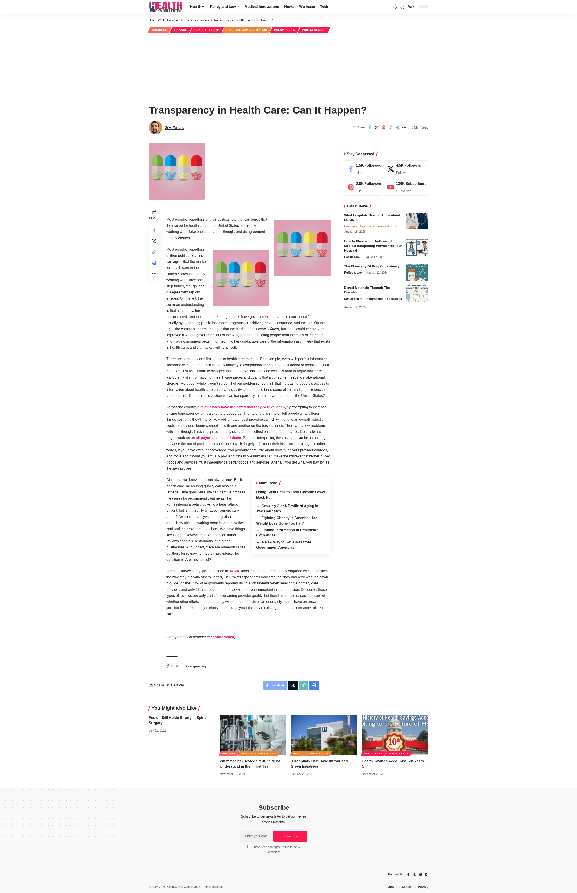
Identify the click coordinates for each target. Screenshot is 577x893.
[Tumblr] (426, 874)
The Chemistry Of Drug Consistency (372, 266)
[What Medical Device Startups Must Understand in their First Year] (253, 735)
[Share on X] (376, 127)
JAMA (234, 571)
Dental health (353, 298)
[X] (406, 168)
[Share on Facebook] (369, 127)
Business (159, 30)
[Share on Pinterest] (383, 127)
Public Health (314, 30)
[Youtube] (406, 187)
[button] (334, 7)
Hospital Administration (246, 30)
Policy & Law (284, 30)
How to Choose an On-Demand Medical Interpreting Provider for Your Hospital (373, 245)
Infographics (374, 298)
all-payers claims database (218, 438)
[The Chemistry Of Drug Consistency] (417, 272)
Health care (352, 257)
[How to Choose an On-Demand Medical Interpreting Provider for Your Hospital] (417, 247)
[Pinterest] (363, 187)
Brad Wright (174, 127)
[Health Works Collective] (166, 7)
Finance (180, 30)
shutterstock (223, 637)
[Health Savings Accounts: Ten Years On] (395, 735)
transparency (196, 666)
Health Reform (207, 30)
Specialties (394, 298)
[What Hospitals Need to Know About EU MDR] (417, 221)
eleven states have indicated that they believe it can (241, 407)
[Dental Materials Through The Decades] (417, 293)
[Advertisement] (288, 68)
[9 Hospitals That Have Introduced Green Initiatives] (324, 735)
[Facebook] (363, 168)
